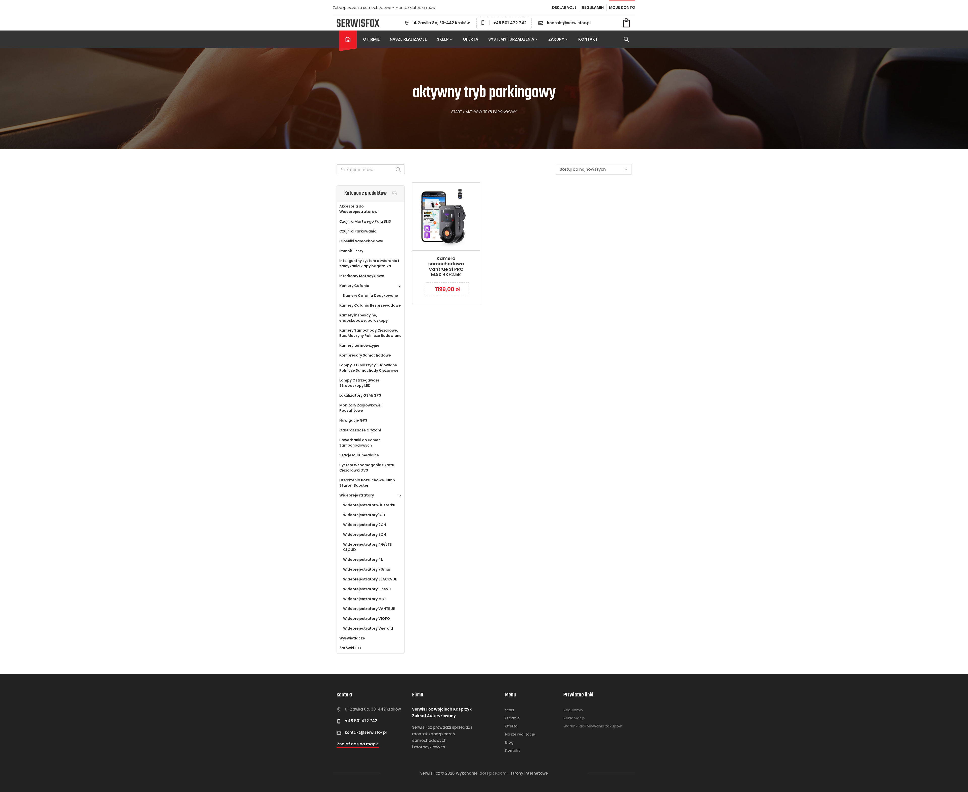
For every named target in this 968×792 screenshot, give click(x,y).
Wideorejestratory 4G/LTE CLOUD (367, 547)
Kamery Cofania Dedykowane (370, 295)
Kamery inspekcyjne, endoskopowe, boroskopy (363, 318)
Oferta (470, 39)
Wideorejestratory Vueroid (368, 628)
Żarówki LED (350, 648)
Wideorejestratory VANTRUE (369, 608)
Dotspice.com (492, 773)
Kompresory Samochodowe (365, 355)
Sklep (443, 39)
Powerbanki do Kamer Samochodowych (359, 442)
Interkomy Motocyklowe (361, 275)
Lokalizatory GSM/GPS (360, 395)
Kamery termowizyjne (359, 345)
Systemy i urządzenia (511, 39)
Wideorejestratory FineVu (367, 589)
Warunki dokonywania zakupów (592, 726)
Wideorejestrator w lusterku (369, 505)
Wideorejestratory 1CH (364, 514)
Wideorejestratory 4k (363, 559)
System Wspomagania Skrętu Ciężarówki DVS (366, 467)
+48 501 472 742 (510, 23)
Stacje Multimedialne (359, 455)
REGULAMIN (593, 7)
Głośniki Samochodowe (361, 241)
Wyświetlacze (352, 638)
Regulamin (573, 710)
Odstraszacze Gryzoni (360, 430)
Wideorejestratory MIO (364, 598)
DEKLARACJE (564, 7)
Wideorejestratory (356, 495)
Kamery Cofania (354, 285)
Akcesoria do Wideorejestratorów (358, 209)
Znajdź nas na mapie (358, 744)
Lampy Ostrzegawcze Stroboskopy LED (359, 383)
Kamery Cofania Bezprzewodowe (370, 305)
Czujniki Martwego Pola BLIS (365, 221)
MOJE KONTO (622, 7)
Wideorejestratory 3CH (364, 534)
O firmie (371, 39)
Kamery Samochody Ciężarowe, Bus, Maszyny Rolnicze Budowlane (370, 333)
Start (456, 111)
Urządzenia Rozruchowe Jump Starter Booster (367, 483)
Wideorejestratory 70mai (366, 569)
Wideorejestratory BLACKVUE (370, 579)
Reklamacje (574, 718)
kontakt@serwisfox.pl (569, 22)
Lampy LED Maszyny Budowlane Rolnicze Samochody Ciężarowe (369, 368)
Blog (509, 742)
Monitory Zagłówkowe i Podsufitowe (360, 408)
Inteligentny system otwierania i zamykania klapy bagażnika (369, 263)
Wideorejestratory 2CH (364, 524)
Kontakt (588, 39)
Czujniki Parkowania (358, 231)
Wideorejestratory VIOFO (366, 618)
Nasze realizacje (408, 39)
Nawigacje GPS (353, 420)
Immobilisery (351, 250)
